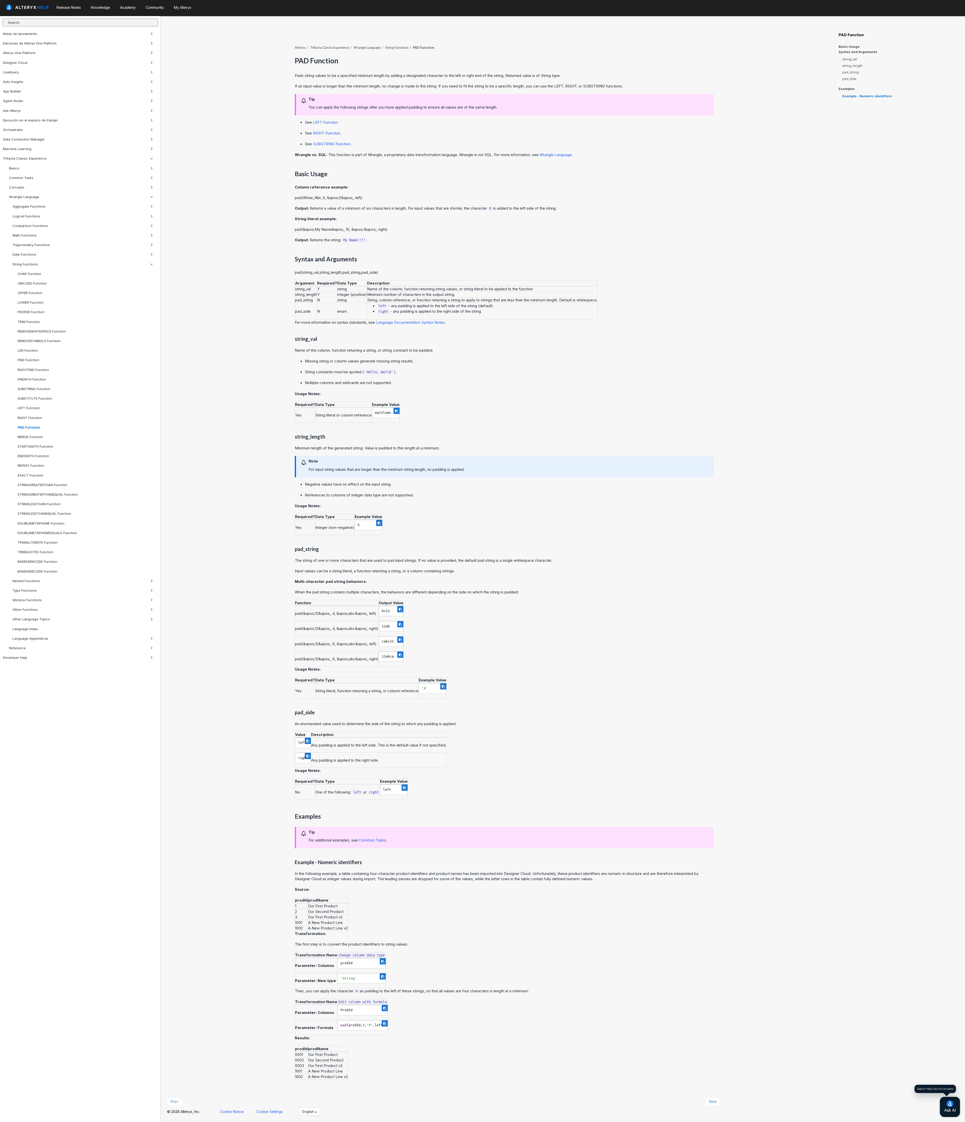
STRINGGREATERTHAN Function (42, 485)
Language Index (25, 629)
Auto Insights (13, 82)
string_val (849, 59)
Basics (14, 168)
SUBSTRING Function (34, 389)
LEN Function (28, 350)
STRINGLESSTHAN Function (39, 504)
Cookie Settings (269, 1111)
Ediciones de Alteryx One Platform (30, 43)
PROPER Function (31, 312)
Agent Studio (13, 101)
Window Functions (27, 600)
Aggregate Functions (29, 206)
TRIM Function (29, 322)
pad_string (850, 72)
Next (712, 1101)
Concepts (16, 187)
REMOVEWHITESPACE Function (42, 331)
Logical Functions (26, 216)
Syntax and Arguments (858, 52)
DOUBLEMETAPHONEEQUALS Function (47, 533)
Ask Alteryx (12, 111)
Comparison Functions (30, 226)
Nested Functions (26, 581)
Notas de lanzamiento (20, 34)
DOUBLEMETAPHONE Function (41, 523)
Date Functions (24, 254)
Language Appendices (30, 638)
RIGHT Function (30, 418)
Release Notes (69, 7)
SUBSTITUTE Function (35, 398)
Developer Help (15, 658)
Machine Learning (17, 149)
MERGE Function (30, 437)
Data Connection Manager (24, 139)
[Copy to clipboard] (397, 411)
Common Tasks (21, 178)
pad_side (849, 79)
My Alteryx (182, 7)
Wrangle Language (24, 197)
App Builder (12, 91)
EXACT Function (30, 475)
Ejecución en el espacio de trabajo (30, 120)
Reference (17, 648)
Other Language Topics (31, 619)
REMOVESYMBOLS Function (39, 341)
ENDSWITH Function (33, 456)
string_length (852, 66)
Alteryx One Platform (19, 53)
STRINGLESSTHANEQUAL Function (44, 513)
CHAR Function (29, 274)
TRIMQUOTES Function (35, 552)
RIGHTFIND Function (33, 370)
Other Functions (25, 609)
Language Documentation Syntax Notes (410, 322)
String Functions (25, 264)
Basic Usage (849, 46)
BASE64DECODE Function (37, 571)
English (308, 1111)
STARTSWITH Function (35, 446)
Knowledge (100, 7)
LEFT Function (29, 408)
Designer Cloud (15, 63)
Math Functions (25, 235)
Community (155, 7)
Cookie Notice (232, 1111)
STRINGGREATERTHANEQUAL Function (48, 494)
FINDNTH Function (32, 379)
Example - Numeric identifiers (867, 96)
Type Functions (25, 590)
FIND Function (28, 360)
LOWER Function (30, 302)
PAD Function (29, 427)
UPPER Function (30, 293)
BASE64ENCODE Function (37, 561)
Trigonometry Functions (31, 245)
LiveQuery (11, 72)
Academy (128, 7)
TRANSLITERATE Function (38, 542)
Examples (847, 89)
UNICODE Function (32, 283)
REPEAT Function (31, 465)
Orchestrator (13, 130)
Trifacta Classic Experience (24, 158)
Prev (174, 1101)
